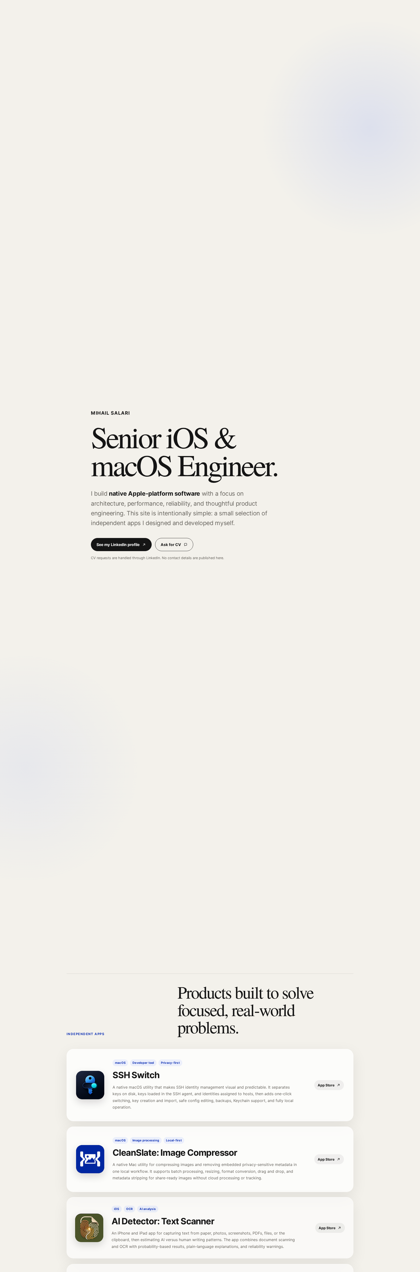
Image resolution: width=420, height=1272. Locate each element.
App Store (326, 1085)
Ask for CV (171, 544)
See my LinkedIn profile (118, 544)
